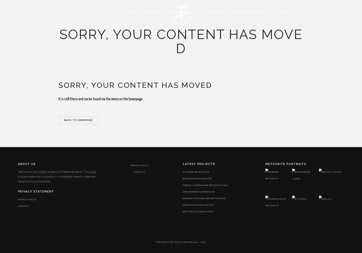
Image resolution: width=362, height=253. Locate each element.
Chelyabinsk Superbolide (199, 192)
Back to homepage (78, 120)
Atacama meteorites (196, 172)
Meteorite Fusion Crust (198, 212)
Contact (23, 206)
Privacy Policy (27, 200)
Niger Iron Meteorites (197, 179)
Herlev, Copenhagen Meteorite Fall (205, 185)
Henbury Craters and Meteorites (204, 198)
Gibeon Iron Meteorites (198, 205)
